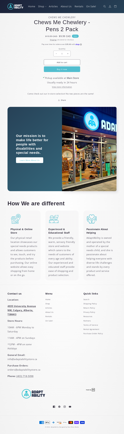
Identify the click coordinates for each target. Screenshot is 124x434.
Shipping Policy (90, 304)
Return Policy (89, 308)
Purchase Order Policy (93, 333)
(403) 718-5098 (24, 376)
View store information (62, 87)
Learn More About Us (30, 160)
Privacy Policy (89, 312)
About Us (49, 312)
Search (86, 299)
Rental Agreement (91, 329)
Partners (87, 321)
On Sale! (49, 321)
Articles (48, 308)
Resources (87, 316)
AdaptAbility (55, 427)
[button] (42, 6)
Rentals (48, 316)
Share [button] (63, 100)
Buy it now (62, 69)
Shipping (53, 40)
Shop (47, 304)
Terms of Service (90, 325)
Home (47, 299)
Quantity (62, 49)
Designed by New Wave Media (69, 427)
